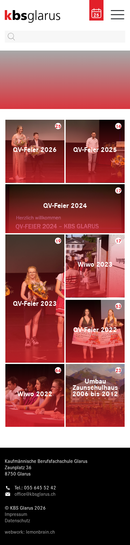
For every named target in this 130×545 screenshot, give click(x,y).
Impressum (16, 514)
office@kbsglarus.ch (35, 493)
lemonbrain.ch (40, 531)
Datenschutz (17, 520)
